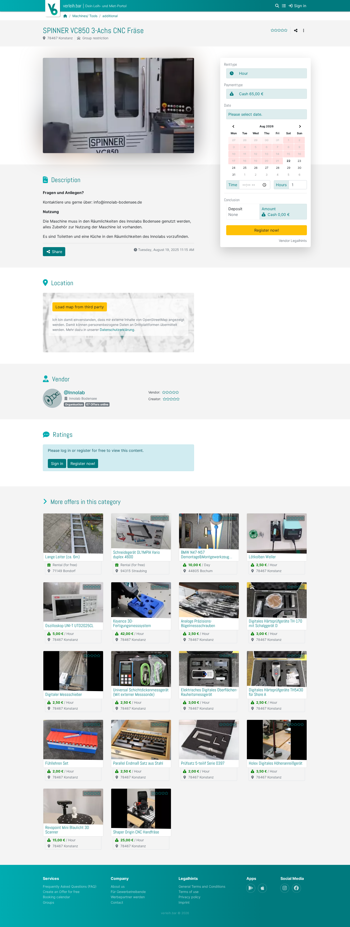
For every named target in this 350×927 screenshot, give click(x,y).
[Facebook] (296, 888)
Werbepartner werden (128, 897)
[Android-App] (250, 888)
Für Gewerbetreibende (128, 892)
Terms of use (189, 892)
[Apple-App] (262, 888)
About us (118, 886)
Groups (48, 902)
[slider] (279, 30)
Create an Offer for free (61, 892)
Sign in (57, 463)
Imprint (184, 902)
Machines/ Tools (84, 16)
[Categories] (283, 6)
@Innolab (74, 392)
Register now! (266, 230)
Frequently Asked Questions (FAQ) (69, 886)
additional (110, 16)
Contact (117, 902)
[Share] (295, 30)
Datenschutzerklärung (117, 330)
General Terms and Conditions (202, 886)
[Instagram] (284, 888)
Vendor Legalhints (293, 241)
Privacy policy (189, 897)
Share (56, 251)
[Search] (277, 6)
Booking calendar (56, 897)
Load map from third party (79, 306)
